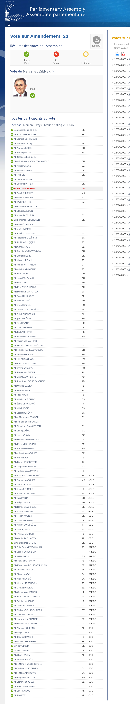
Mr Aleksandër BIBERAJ (25, 372)
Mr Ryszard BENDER (24, 534)
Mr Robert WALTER (23, 516)
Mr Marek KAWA (21, 458)
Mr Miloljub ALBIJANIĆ (24, 399)
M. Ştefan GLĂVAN (22, 318)
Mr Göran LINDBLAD (23, 588)
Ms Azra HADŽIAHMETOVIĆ (27, 475)
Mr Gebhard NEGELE (24, 605)
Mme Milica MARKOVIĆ (25, 673)
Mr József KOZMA (22, 305)
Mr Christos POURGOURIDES (28, 610)
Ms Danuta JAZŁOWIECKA (26, 440)
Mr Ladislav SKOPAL (23, 179)
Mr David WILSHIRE (23, 520)
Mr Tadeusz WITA (22, 390)
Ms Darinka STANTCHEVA (26, 292)
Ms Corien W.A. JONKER (25, 592)
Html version (117, 54)
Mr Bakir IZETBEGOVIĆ (25, 570)
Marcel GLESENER (37, 71)
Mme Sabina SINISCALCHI (26, 422)
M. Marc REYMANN (23, 229)
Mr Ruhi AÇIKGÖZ (22, 529)
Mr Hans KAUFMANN (24, 278)
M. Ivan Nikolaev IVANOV (25, 336)
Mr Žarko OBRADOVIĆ (24, 404)
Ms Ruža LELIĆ (21, 282)
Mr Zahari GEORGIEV (24, 448)
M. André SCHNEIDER (24, 233)
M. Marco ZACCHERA (24, 215)
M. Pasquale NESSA (23, 614)
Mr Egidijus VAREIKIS (24, 601)
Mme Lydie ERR (21, 632)
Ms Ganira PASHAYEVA (25, 538)
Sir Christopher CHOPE (25, 543)
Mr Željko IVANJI (21, 556)
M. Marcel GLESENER (24, 188)
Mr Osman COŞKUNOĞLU (26, 309)
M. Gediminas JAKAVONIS (26, 471)
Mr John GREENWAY (24, 327)
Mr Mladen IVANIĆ (22, 579)
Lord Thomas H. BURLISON (27, 220)
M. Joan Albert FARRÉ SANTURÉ (29, 381)
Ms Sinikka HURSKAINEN (26, 668)
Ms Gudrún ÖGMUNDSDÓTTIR (28, 345)
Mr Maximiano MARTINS (25, 341)
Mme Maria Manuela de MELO (28, 664)
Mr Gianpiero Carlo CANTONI (27, 426)
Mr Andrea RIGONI (22, 484)
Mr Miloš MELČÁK (22, 166)
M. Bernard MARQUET (24, 480)
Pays (39, 125)
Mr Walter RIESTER (23, 256)
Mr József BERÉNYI (23, 413)
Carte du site (9, 1)
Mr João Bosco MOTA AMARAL (28, 547)
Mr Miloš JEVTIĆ (21, 408)
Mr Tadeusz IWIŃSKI (23, 637)
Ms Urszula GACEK (23, 386)
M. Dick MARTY (21, 498)
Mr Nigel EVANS (21, 323)
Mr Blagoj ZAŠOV (22, 431)
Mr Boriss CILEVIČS (23, 659)
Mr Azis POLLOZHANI (24, 193)
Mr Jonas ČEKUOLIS (23, 489)
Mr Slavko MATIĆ (22, 574)
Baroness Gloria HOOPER (26, 130)
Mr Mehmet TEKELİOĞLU (26, 583)
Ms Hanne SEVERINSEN (25, 507)
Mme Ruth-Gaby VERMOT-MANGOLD (31, 161)
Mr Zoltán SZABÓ (22, 301)
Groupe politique (54, 125)
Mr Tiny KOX (20, 695)
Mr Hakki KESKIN (22, 435)
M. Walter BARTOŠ (22, 202)
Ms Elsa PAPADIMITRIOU (25, 287)
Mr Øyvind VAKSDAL (23, 368)
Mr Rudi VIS (19, 175)
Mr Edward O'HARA (23, 170)
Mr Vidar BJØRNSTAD (24, 354)
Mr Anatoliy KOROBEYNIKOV (27, 251)
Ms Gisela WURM (22, 655)
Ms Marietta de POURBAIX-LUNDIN (30, 565)
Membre (28, 125)
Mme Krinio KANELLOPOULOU (28, 350)
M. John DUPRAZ (22, 274)
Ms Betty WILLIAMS (23, 332)
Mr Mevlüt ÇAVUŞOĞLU (25, 525)
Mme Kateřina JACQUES (25, 453)
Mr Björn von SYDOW (24, 682)
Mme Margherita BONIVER (26, 417)
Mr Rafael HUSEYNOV (24, 493)
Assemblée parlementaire (46, 12)
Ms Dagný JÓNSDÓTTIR (25, 462)
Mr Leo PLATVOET (22, 691)
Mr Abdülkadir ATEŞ (23, 143)
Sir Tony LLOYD (21, 646)
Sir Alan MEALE (21, 650)
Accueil (9, 24)
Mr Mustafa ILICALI (22, 260)
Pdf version (123, 54)
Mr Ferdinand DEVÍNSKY (25, 238)
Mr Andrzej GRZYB (22, 152)
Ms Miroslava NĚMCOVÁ (25, 206)
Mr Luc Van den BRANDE (26, 619)
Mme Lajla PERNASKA (24, 561)
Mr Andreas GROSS (23, 148)
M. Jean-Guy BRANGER (25, 134)
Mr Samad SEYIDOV (23, 511)
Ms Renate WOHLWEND (25, 624)
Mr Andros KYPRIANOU (25, 265)
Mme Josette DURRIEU (25, 641)
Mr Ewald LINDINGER (24, 296)
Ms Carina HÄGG (22, 247)
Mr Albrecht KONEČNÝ (24, 628)
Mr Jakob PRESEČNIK (24, 314)
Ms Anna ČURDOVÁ (23, 224)
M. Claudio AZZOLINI (23, 211)
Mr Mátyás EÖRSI (22, 502)
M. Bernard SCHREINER (25, 139)
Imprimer (96, 46)
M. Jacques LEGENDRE (25, 157)
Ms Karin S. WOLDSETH (25, 363)
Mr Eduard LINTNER (23, 184)
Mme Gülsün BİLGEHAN (25, 269)
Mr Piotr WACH (21, 395)
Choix (70, 125)
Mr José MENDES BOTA (25, 552)
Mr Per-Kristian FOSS (24, 359)
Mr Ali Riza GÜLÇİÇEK (24, 242)
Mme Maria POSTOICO (24, 197)
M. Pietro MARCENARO (25, 686)
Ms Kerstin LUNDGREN (25, 444)
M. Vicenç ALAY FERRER (25, 377)
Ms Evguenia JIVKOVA (24, 677)
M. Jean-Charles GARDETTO (27, 597)
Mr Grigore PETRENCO (25, 467)
